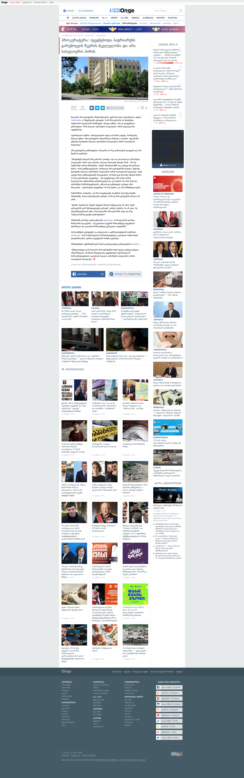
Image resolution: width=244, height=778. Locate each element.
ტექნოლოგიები (98, 700)
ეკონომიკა (167, 23)
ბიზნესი (95, 688)
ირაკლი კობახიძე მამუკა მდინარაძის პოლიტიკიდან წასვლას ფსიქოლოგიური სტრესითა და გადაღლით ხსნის (74, 560)
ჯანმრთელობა (132, 682)
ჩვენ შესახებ (116, 672)
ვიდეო (114, 18)
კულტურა (98, 709)
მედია (64, 725)
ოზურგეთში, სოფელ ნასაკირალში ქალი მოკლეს (105, 438)
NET (105, 18)
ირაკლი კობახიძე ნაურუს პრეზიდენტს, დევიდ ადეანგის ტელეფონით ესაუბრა (167, 255)
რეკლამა (172, 18)
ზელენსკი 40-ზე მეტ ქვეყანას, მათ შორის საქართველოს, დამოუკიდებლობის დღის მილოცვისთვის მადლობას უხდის (74, 642)
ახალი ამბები (15, 2)
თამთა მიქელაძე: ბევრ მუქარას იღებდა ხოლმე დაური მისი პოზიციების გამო (105, 478)
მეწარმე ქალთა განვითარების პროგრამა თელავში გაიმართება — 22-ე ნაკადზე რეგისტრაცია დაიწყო (168, 555)
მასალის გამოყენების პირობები (162, 672)
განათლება (66, 708)
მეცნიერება (97, 705)
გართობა (128, 711)
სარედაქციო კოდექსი (140, 672)
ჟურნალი (94, 18)
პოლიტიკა (143, 23)
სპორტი (97, 718)
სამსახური (128, 717)
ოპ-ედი (124, 18)
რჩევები (127, 725)
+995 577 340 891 (89, 755)
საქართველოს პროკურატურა (138, 101)
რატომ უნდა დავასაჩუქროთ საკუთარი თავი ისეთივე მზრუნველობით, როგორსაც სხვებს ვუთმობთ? (135, 560)
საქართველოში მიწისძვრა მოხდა (135, 438)
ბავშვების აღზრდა (131, 690)
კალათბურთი (98, 727)
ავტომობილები (130, 705)
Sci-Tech (97, 697)
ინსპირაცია (129, 722)
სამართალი (89, 35)
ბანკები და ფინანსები (101, 685)
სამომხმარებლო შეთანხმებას (106, 760)
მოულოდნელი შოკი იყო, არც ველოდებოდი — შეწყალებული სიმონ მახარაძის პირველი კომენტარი (128, 345)
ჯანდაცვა (65, 711)
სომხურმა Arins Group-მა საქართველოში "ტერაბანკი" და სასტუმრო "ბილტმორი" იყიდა (105, 397)
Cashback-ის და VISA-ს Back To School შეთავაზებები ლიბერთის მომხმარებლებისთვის (135, 601)
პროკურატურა (90, 264)
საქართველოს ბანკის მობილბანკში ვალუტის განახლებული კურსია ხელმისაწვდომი (105, 560)
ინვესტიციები (87, 11)
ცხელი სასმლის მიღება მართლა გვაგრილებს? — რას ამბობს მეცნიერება (167, 285)
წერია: (137, 244)
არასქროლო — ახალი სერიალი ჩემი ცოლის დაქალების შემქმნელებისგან (167, 548)
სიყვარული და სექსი (132, 719)
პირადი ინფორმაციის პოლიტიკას (133, 760)
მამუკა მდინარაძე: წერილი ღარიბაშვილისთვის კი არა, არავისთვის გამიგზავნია (167, 315)
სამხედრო (65, 699)
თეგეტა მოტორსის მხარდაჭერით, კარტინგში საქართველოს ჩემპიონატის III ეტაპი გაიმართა (167, 463)
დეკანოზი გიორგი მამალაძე (108, 264)
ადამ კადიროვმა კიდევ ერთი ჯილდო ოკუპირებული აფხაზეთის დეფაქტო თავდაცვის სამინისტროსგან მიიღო (106, 307)
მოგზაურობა (129, 702)
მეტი (175, 23)
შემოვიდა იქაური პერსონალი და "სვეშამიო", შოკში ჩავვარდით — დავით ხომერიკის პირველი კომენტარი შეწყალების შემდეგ (84, 345)
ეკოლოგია (66, 705)
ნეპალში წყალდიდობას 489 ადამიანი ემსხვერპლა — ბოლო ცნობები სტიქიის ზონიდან (135, 478)
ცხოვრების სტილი (134, 697)
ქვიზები (135, 18)
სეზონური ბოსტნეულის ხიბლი (105, 642)
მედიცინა (128, 688)
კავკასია (65, 693)
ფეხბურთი (97, 721)
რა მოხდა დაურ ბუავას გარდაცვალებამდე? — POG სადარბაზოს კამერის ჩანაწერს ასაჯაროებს (76, 305)
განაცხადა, (76, 235)
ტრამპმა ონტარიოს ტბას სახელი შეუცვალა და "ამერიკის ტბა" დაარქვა (135, 397)
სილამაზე (128, 700)
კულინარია (129, 708)
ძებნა (52, 2)
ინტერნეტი (97, 702)
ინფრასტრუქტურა (68, 722)
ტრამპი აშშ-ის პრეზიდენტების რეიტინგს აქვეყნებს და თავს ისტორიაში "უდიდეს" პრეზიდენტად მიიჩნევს (74, 397)
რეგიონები (66, 717)
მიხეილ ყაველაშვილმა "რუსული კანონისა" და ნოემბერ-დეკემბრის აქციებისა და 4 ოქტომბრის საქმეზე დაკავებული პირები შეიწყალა (135, 519)
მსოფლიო (65, 690)
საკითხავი (148, 18)
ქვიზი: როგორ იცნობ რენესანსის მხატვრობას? (74, 601)
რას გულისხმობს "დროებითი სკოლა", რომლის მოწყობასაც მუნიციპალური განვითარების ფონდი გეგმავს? (166, 539)
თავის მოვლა (130, 693)
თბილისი (65, 714)
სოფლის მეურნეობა (100, 693)
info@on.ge (75, 755)
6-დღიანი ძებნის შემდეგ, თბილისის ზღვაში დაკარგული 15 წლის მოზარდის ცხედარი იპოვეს (74, 438)
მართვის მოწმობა (40, 2)
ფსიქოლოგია (130, 685)
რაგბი (95, 724)
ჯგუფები (70, 11)
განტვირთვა (27, 2)
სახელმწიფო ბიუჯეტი (101, 690)
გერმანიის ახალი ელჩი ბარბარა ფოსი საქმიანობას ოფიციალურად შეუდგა (167, 225)
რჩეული (160, 18)
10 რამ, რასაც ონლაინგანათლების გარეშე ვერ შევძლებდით (167, 433)
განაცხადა (108, 220)
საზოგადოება (155, 23)
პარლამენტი (66, 685)
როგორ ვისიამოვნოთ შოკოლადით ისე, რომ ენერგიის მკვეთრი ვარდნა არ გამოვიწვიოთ (167, 345)
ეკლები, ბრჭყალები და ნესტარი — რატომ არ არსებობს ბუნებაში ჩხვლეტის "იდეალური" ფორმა (167, 403)
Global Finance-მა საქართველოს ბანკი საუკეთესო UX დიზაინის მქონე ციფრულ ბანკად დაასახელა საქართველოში (167, 192)
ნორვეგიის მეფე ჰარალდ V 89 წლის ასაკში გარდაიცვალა (105, 519)
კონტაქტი (179, 672)
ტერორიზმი (66, 688)
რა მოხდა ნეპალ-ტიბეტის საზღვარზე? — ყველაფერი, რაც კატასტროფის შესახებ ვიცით (135, 642)
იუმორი (127, 714)
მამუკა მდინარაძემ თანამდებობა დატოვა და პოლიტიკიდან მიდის (167, 374)
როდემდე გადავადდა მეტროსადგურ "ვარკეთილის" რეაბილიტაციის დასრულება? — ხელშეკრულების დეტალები (136, 305)
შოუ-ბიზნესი (97, 715)
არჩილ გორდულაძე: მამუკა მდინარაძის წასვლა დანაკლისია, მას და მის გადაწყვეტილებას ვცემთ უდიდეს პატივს (74, 478)
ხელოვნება (97, 712)
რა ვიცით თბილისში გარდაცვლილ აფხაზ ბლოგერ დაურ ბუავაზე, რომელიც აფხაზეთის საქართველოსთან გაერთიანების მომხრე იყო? (74, 519)
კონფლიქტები (67, 696)
